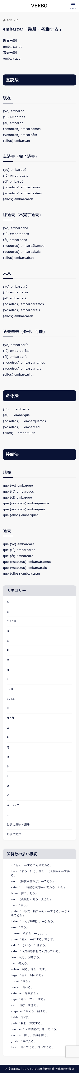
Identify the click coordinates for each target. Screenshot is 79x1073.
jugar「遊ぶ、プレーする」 (28, 999)
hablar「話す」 (21, 1017)
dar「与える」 (20, 963)
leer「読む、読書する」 (26, 957)
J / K (10, 689)
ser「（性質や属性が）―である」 (33, 881)
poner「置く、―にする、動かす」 (33, 939)
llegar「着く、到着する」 (27, 975)
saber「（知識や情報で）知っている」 (36, 951)
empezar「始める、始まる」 (30, 1011)
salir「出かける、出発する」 (29, 945)
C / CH (11, 621)
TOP (9, 20)
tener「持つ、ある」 (24, 893)
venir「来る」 (20, 927)
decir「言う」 (20, 905)
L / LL (11, 698)
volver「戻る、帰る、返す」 (29, 969)
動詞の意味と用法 (18, 824)
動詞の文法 (14, 834)
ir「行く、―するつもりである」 (32, 865)
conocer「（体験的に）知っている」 (35, 1029)
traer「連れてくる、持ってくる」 (32, 1047)
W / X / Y (13, 805)
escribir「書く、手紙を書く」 (30, 1035)
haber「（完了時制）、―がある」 (33, 921)
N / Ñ (10, 718)
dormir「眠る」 (21, 981)
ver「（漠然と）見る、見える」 (31, 899)
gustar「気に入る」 (24, 1041)
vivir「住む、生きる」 (25, 1005)
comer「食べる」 (22, 987)
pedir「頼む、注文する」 (27, 1023)
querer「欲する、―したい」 (30, 933)
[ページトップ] (71, 1065)
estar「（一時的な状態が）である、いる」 (38, 887)
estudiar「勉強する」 (25, 993)
